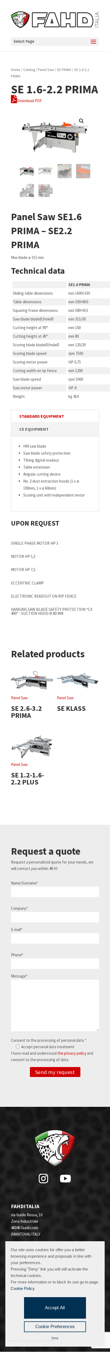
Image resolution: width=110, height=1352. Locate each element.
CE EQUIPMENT (34, 429)
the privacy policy (71, 1053)
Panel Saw (46, 69)
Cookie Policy (23, 1288)
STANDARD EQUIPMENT (41, 416)
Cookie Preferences (55, 1326)
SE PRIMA (64, 69)
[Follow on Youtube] (65, 1178)
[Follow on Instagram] (43, 1178)
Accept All (55, 1307)
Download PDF (29, 100)
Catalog (29, 69)
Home (15, 69)
